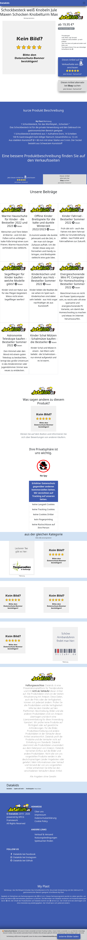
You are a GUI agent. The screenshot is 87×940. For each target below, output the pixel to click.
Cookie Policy (41, 821)
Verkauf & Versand (44, 834)
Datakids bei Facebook (24, 854)
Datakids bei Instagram (24, 857)
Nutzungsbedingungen (46, 837)
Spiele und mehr (19, 788)
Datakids (4, 2)
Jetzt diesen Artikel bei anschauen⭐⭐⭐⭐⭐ (21, 180)
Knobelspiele (30, 788)
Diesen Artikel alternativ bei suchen (72, 85)
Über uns (39, 811)
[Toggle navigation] (84, 3)
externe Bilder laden (69, 936)
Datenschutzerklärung (45, 817)
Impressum (40, 814)
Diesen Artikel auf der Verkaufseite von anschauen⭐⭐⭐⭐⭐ (72, 66)
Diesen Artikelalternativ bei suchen (64, 179)
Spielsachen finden (44, 840)
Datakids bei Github (23, 860)
